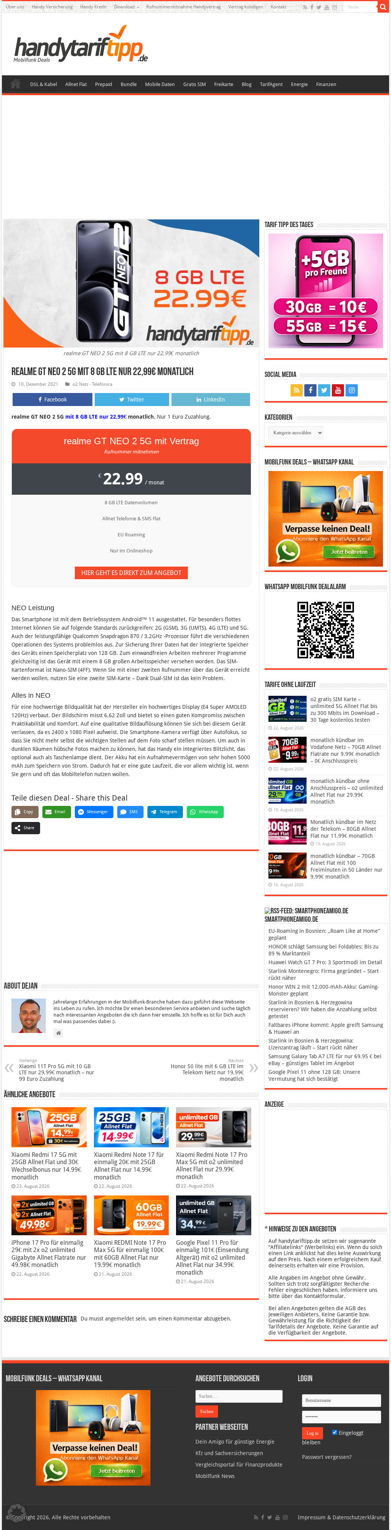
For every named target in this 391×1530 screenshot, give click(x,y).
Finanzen (326, 84)
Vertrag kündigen (245, 7)
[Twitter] (319, 7)
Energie (299, 84)
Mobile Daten (160, 84)
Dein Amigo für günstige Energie (235, 1442)
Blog (247, 84)
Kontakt (278, 7)
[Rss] (305, 7)
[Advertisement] (195, 158)
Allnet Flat (76, 84)
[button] (383, 7)
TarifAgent (271, 84)
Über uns (15, 7)
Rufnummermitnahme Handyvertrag (183, 7)
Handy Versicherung (52, 7)
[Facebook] (312, 7)
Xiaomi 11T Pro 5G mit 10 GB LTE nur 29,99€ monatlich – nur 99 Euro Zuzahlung (56, 1070)
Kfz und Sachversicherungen (229, 1453)
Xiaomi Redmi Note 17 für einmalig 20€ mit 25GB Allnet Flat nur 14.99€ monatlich (129, 1166)
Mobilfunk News (215, 1476)
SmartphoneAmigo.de (291, 920)
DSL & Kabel (43, 84)
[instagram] (334, 7)
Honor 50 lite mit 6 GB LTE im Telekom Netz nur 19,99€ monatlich (207, 1070)
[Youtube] (327, 7)
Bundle (129, 84)
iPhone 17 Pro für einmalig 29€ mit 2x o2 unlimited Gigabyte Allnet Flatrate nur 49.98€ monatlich (48, 1254)
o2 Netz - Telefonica (92, 384)
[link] (325, 518)
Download (124, 7)
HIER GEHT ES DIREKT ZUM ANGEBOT (131, 573)
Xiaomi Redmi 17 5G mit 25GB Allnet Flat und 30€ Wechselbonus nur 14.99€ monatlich (46, 1166)
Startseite (16, 83)
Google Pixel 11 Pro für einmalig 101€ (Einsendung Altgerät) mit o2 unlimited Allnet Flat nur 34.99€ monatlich (212, 1257)
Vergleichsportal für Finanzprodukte (239, 1465)
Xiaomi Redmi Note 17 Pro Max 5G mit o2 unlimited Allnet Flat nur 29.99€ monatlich (211, 1166)
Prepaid (103, 84)
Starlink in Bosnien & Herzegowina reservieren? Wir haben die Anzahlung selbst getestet (322, 1009)
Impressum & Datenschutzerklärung (341, 1517)
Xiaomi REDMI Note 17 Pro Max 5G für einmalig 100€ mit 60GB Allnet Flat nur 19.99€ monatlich (130, 1254)
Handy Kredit (93, 7)
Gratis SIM (194, 84)
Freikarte (223, 84)
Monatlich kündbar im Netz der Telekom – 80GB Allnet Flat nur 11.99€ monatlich (343, 829)
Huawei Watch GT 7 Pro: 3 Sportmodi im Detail (325, 962)
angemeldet (119, 1319)
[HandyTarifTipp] (80, 43)
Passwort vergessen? (327, 1457)
